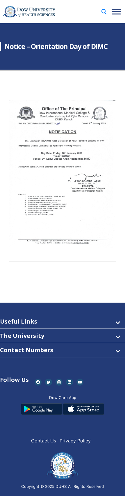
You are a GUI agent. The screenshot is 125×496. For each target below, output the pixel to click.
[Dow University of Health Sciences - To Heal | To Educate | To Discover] (29, 12)
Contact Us (43, 441)
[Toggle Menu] (116, 11)
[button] (104, 12)
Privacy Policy (75, 441)
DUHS (61, 486)
